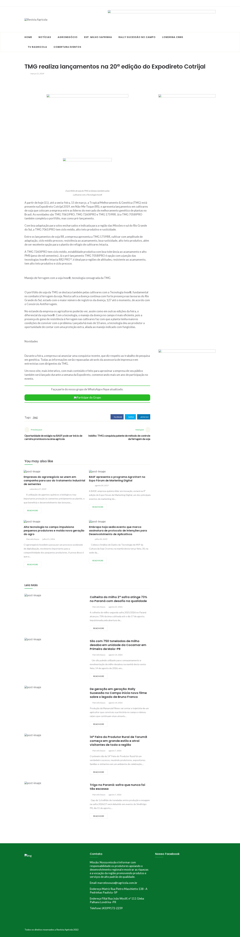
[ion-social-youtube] (213, 3)
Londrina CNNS (172, 37)
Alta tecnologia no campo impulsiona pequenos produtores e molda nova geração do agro (54, 530)
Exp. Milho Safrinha (98, 37)
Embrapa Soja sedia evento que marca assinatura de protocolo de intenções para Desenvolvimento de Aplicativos (118, 530)
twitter (131, 417)
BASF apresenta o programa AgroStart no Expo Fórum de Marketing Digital (117, 478)
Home (28, 37)
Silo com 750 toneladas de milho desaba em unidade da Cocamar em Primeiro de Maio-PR (118, 645)
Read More (32, 510)
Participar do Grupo (89, 397)
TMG (35, 417)
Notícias (45, 37)
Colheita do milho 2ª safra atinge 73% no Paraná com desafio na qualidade (118, 599)
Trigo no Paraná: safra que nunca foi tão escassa (117, 787)
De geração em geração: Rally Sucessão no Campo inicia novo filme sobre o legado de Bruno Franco (118, 693)
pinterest (144, 417)
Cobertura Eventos (67, 47)
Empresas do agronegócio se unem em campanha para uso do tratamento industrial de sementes (54, 480)
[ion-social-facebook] (201, 3)
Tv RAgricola (37, 47)
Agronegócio (68, 37)
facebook (118, 417)
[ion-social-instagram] (207, 3)
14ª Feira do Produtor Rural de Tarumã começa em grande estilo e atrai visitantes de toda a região (118, 741)
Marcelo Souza (32, 539)
